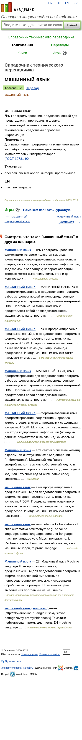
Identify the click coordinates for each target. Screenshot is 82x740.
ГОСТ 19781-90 (17, 158)
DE (59, 3)
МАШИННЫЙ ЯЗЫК (20, 287)
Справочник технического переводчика (41, 37)
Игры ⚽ (60, 53)
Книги (22, 53)
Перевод (32, 88)
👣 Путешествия (11, 661)
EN (50, 3)
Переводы (60, 45)
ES (67, 3)
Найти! (72, 25)
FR (75, 3)
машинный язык (18, 487)
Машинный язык (18, 250)
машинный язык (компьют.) (27, 608)
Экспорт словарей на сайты (17, 667)
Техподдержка (29, 654)
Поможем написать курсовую (47, 210)
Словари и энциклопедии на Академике (39, 17)
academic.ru (17, 7)
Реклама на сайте (49, 654)
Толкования (22, 45)
